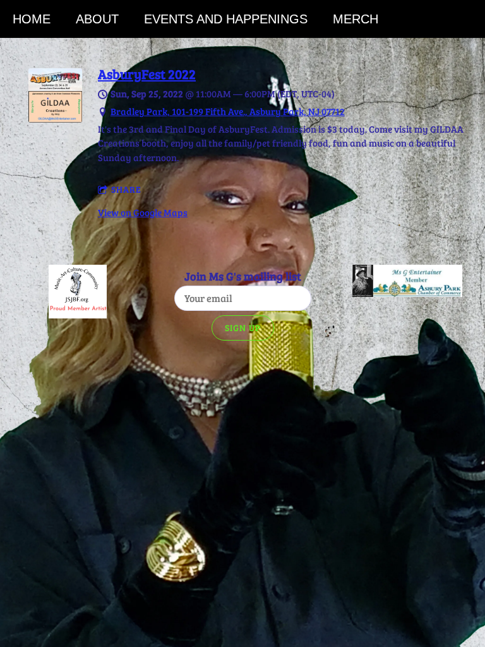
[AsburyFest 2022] (55, 118)
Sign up (243, 328)
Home (32, 19)
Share (126, 189)
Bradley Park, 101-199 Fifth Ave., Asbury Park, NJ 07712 (228, 111)
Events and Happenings (226, 19)
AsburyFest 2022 (147, 74)
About (97, 19)
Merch (355, 19)
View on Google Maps (143, 212)
